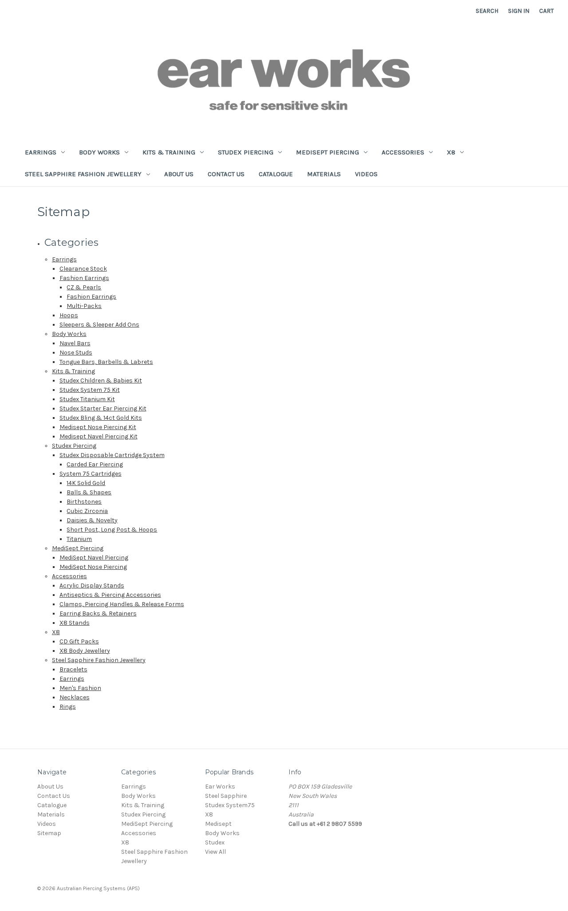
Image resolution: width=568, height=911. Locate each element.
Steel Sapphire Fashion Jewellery (83, 174)
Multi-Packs (84, 306)
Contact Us (226, 174)
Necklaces (74, 697)
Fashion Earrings (84, 278)
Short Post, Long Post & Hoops (112, 529)
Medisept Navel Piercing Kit (98, 436)
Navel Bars (75, 343)
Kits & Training (168, 152)
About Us (178, 174)
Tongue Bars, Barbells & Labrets (106, 362)
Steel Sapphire (226, 796)
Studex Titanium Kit (87, 399)
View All (215, 852)
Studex (215, 842)
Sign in (518, 11)
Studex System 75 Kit (89, 390)
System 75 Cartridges (90, 473)
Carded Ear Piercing (95, 464)
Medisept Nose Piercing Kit (97, 427)
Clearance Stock (83, 268)
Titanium (79, 539)
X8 (451, 152)
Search (487, 11)
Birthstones (84, 501)
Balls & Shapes (89, 492)
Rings (67, 706)
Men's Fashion (80, 688)
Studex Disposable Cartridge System (112, 455)
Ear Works (220, 786)
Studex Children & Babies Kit (100, 380)
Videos (366, 174)
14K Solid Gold (86, 483)
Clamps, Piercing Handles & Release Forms (121, 604)
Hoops (68, 315)
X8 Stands (74, 623)
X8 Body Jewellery (84, 651)
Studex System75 (230, 805)
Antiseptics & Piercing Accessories (110, 595)
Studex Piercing (245, 152)
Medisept (218, 824)
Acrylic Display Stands (91, 585)
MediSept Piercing (327, 152)
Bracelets (73, 669)
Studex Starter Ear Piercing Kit (102, 408)
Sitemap (49, 833)
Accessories (403, 152)
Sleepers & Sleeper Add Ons (99, 324)
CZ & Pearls (84, 287)
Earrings (40, 152)
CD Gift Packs (79, 641)
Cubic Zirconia (87, 511)
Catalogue (276, 174)
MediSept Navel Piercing (93, 557)
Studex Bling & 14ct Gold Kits (100, 418)
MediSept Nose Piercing (93, 567)
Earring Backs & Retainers (98, 613)
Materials (324, 174)
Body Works (99, 152)
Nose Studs (75, 352)
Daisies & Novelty (92, 520)
